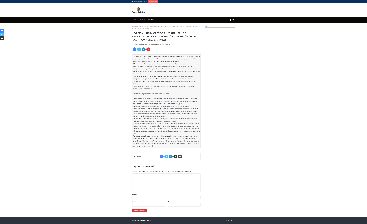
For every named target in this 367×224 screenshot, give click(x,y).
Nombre (134, 194)
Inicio (135, 26)
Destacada (141, 26)
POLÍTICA (142, 20)
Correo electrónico (138, 202)
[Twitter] (139, 49)
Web (169, 202)
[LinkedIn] (144, 49)
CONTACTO (151, 20)
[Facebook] (134, 49)
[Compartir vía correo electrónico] (175, 156)
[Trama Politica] (138, 10)
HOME (135, 20)
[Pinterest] (148, 49)
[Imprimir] (180, 156)
